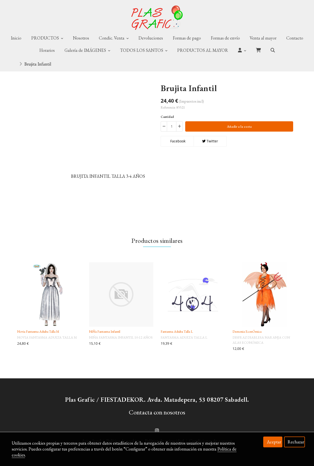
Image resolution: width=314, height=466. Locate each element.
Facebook (177, 141)
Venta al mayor (263, 38)
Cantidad (167, 117)
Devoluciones (150, 38)
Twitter (212, 141)
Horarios (47, 50)
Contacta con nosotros (157, 412)
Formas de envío (225, 38)
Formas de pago (187, 38)
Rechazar (296, 442)
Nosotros (81, 38)
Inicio (16, 38)
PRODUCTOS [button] (45, 38)
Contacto (294, 38)
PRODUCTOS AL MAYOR (202, 50)
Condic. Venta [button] (112, 38)
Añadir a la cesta (239, 126)
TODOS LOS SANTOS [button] (142, 50)
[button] (242, 50)
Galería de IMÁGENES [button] (86, 50)
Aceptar (274, 442)
